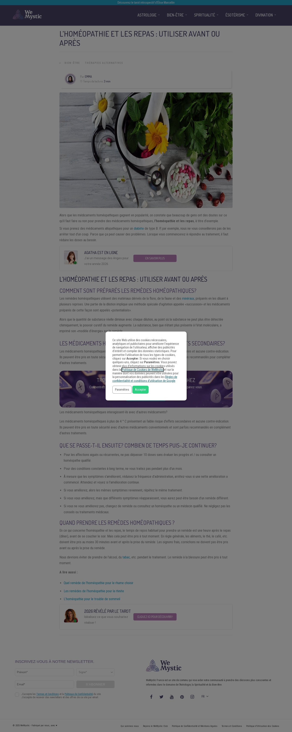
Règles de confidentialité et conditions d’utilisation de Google (144, 378)
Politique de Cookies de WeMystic (142, 370)
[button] (122, 390)
